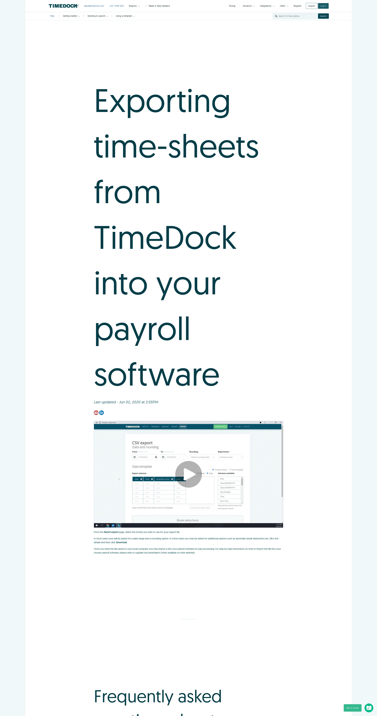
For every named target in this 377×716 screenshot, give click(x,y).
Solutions (247, 6)
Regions (133, 6)
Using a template (124, 16)
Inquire (311, 6)
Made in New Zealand (157, 6)
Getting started (70, 16)
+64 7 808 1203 (116, 6)
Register (297, 6)
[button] (353, 708)
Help (52, 16)
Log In (323, 6)
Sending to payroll (96, 16)
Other (282, 6)
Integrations (265, 6)
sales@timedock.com (94, 6)
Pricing (232, 6)
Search (323, 16)
